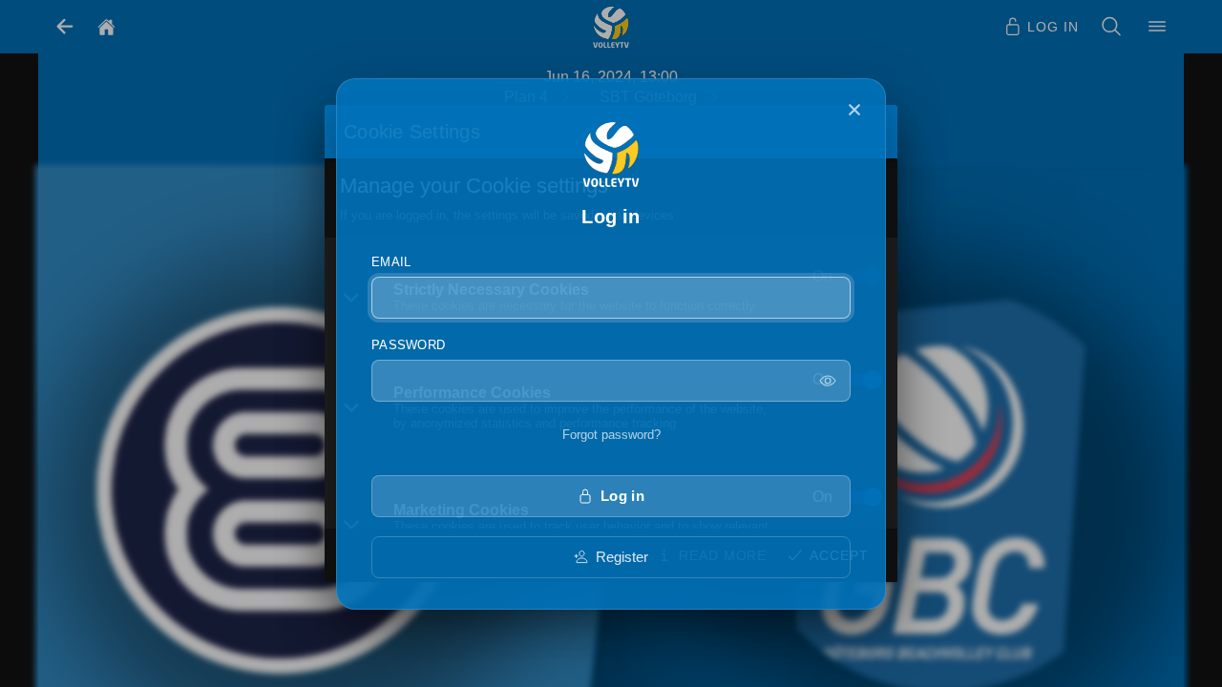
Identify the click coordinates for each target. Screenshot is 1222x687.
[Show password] (827, 380)
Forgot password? (611, 434)
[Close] (854, 110)
